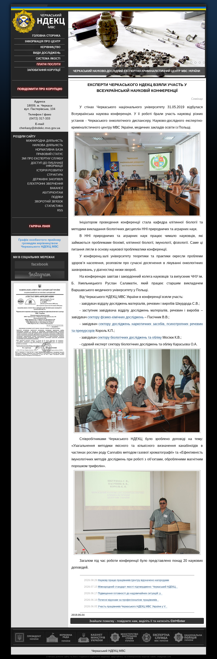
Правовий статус (49, 154)
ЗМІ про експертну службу (42, 158)
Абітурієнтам (52, 192)
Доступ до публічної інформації (47, 165)
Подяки (57, 197)
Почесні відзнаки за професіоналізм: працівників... (128, 599)
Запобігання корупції (43, 70)
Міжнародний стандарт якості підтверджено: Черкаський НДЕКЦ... (138, 586)
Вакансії (56, 188)
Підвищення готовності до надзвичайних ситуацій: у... (130, 593)
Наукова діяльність (47, 145)
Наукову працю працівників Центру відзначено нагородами (133, 580)
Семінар (197, 98)
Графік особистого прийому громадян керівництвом (39, 243)
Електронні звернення (45, 183)
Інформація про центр (42, 41)
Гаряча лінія (39, 226)
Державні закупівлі (48, 179)
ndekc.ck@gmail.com (160, 656)
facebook (39, 264)
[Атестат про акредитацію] (39, 357)
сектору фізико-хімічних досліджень (116, 317)
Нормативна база (49, 149)
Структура (55, 174)
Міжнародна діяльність (44, 140)
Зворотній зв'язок (49, 201)
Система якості (48, 58)
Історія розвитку (49, 170)
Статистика (54, 206)
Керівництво (50, 47)
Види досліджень (46, 52)
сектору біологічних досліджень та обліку (129, 337)
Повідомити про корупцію (39, 89)
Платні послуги (48, 64)
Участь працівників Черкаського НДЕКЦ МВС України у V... (132, 606)
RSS (60, 210)
